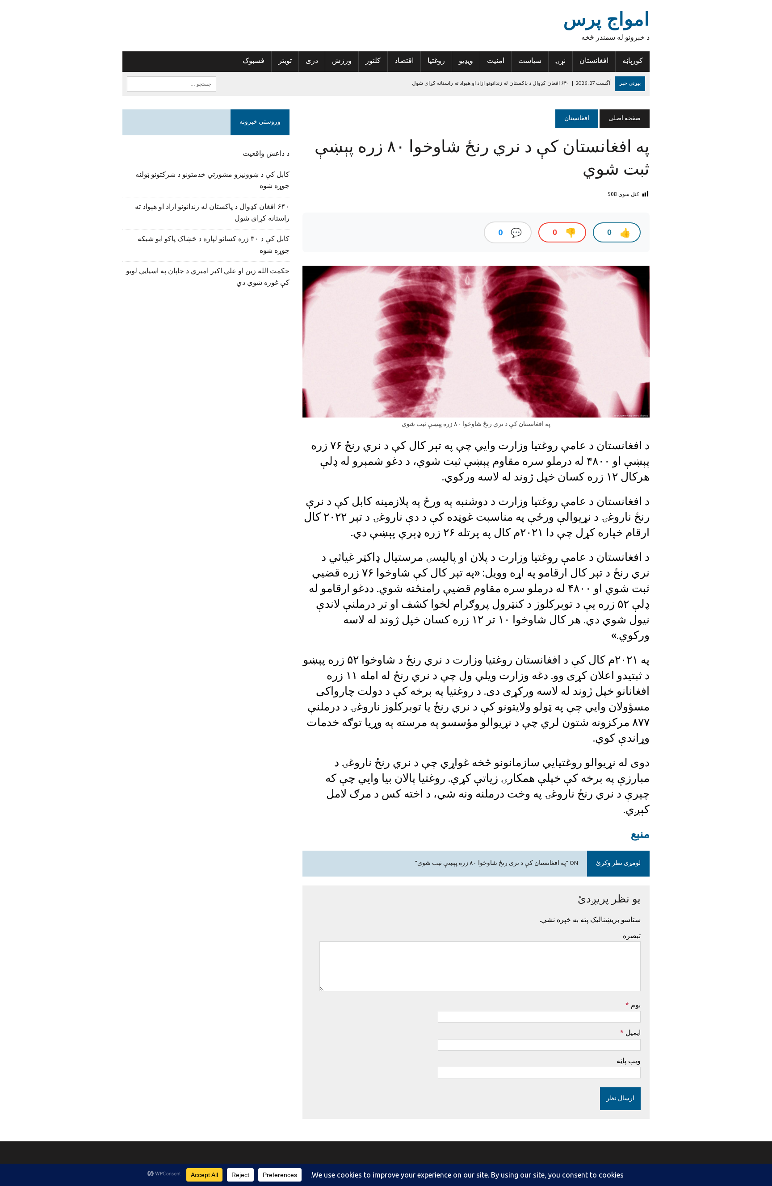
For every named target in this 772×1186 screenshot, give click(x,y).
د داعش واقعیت (266, 154)
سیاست (529, 61)
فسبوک (253, 61)
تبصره (632, 935)
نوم (635, 1005)
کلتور (373, 61)
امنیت (495, 61)
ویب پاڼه (629, 1061)
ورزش (342, 61)
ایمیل (632, 1032)
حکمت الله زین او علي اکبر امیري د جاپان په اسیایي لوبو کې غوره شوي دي (208, 277)
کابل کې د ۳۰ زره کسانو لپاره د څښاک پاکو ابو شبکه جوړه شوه (214, 245)
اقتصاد (404, 61)
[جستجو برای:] (171, 84)
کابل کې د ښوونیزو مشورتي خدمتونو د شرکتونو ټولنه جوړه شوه (212, 180)
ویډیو (466, 61)
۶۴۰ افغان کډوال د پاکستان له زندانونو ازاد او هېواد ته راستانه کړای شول (212, 213)
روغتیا (436, 61)
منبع (640, 833)
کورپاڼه (632, 61)
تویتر (285, 61)
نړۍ (560, 61)
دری (312, 61)
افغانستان (593, 61)
